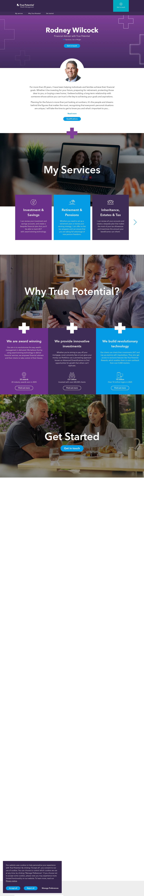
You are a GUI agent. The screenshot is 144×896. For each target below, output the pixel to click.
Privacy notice (11, 881)
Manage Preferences (50, 888)
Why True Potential (34, 13)
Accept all (13, 888)
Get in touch (72, 46)
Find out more (24, 388)
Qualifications (72, 119)
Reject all (30, 888)
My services (19, 13)
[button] (8, 222)
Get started (50, 13)
